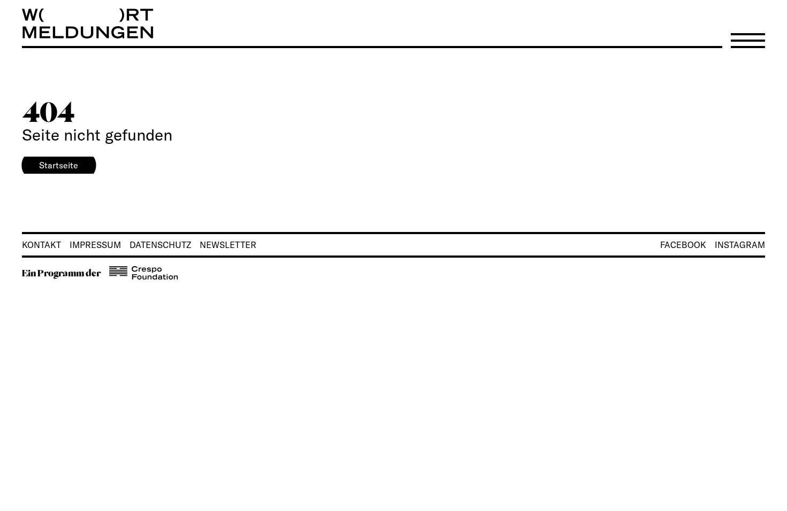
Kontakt (41, 244)
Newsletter (228, 244)
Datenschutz (160, 244)
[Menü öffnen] (748, 40)
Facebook (683, 244)
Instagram (740, 244)
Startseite (58, 165)
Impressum (95, 244)
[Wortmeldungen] (393, 23)
